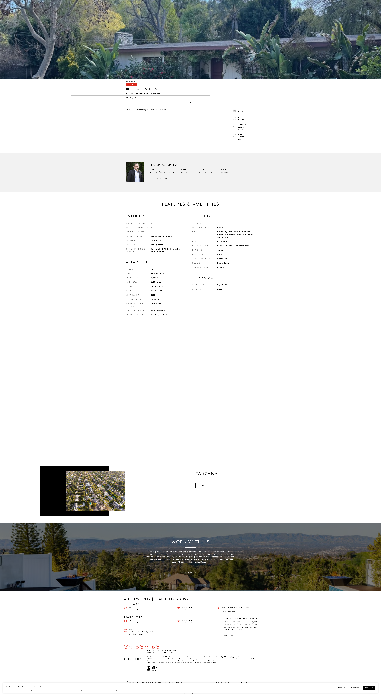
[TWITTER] (147, 647)
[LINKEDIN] (137, 647)
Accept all (369, 688)
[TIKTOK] (153, 647)
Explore (204, 485)
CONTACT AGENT (162, 178)
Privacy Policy (236, 629)
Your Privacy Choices (190, 694)
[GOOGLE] (158, 647)
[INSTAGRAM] (131, 647)
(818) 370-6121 (186, 172)
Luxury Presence (174, 682)
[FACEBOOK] (126, 647)
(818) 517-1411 (187, 623)
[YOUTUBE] (142, 647)
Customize (355, 688)
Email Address (228, 612)
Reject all (341, 688)
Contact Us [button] (190, 572)
